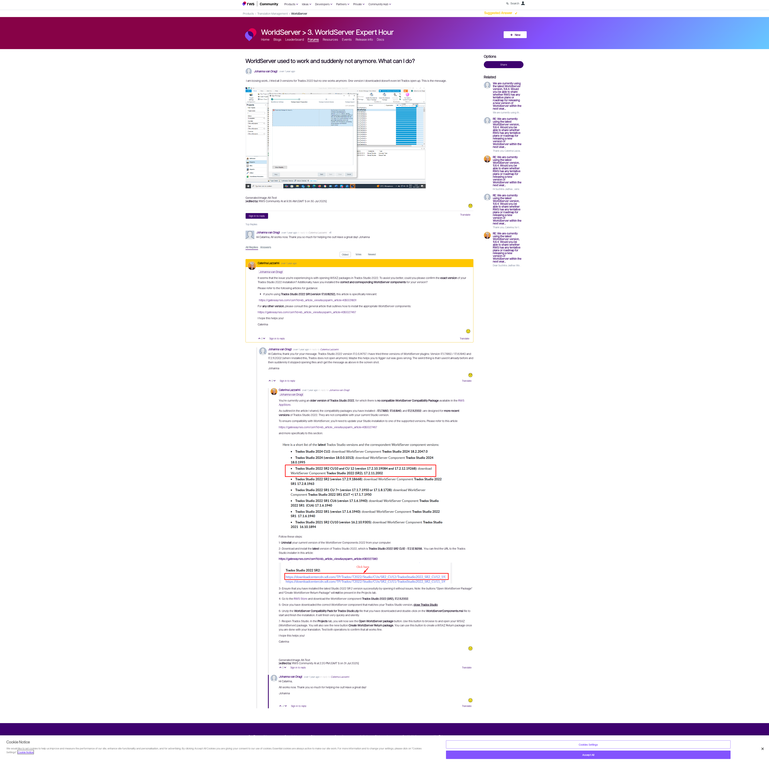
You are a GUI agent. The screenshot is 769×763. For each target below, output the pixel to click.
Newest (372, 254)
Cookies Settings (588, 744)
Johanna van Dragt (265, 71)
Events (347, 39)
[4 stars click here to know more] (468, 331)
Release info (364, 39)
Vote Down (264, 338)
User (523, 3)
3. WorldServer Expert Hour (351, 31)
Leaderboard (294, 39)
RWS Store (300, 598)
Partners (341, 4)
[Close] (762, 748)
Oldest (345, 254)
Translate (465, 214)
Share (503, 64)
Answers (265, 247)
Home (265, 39)
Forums (313, 39)
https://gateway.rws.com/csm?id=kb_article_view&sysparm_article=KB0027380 (328, 558)
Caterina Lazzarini (317, 232)
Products (289, 4)
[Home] (260, 3)
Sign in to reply (257, 215)
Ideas (305, 4)
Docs (380, 39)
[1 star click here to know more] (470, 206)
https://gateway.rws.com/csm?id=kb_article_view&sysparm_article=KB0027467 (307, 312)
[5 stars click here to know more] (470, 700)
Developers (322, 4)
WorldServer (299, 13)
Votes (358, 254)
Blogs (277, 39)
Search (514, 3)
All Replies (252, 247)
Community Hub (378, 4)
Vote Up (259, 338)
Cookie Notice (25, 752)
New (517, 34)
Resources (330, 39)
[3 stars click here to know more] (470, 648)
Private (357, 4)
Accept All (588, 754)
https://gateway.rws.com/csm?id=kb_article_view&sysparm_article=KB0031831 (307, 300)
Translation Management (272, 13)
